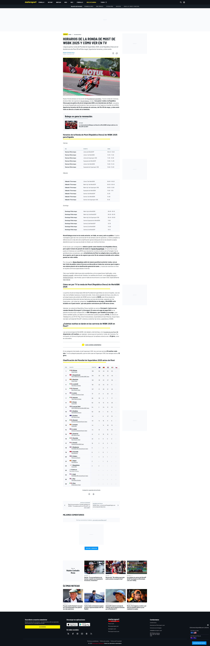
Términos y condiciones (93, 641)
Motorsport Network (98, 643)
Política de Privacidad (116, 641)
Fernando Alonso (88, 6)
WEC (72, 2)
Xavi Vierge (66, 280)
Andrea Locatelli (68, 275)
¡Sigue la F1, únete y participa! (131, 6)
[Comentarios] (117, 53)
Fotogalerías (109, 6)
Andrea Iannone (68, 277)
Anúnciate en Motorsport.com (157, 625)
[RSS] (91, 633)
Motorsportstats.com (113, 631)
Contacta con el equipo (156, 628)
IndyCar (58, 2)
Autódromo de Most (110, 332)
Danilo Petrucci (111, 275)
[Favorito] (113, 53)
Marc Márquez (99, 6)
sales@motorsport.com (156, 630)
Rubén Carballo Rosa (68, 52)
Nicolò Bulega (84, 101)
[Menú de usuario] (184, 2)
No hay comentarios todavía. (91, 520)
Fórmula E (80, 2)
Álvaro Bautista (78, 262)
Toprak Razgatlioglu (97, 249)
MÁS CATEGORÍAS (91, 2)
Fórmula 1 (41, 2)
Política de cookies (104, 641)
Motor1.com (111, 623)
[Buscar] (180, 2)
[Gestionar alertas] (93, 494)
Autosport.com (112, 629)
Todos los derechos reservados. (113, 643)
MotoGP (50, 2)
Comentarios (153, 622)
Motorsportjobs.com (113, 626)
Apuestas (118, 6)
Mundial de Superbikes (94, 99)
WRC (65, 2)
